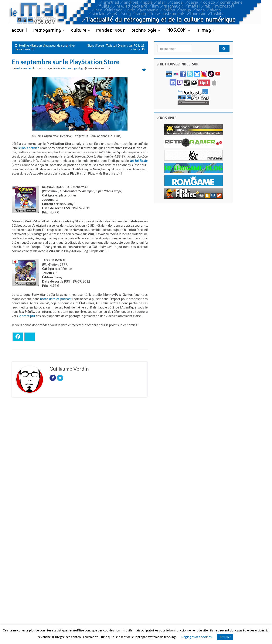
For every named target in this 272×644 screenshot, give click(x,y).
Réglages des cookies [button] (196, 637)
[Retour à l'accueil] (136, 12)
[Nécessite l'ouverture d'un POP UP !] (193, 96)
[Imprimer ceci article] (144, 69)
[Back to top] (262, 634)
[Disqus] (80, 459)
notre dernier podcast (56, 299)
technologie (145, 29)
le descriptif (26, 316)
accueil (19, 29)
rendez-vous (110, 29)
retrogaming (48, 29)
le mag (205, 29)
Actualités (61, 68)
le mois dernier (28, 148)
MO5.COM (177, 29)
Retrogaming (75, 68)
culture (79, 29)
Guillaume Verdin (25, 68)
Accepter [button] (225, 637)
